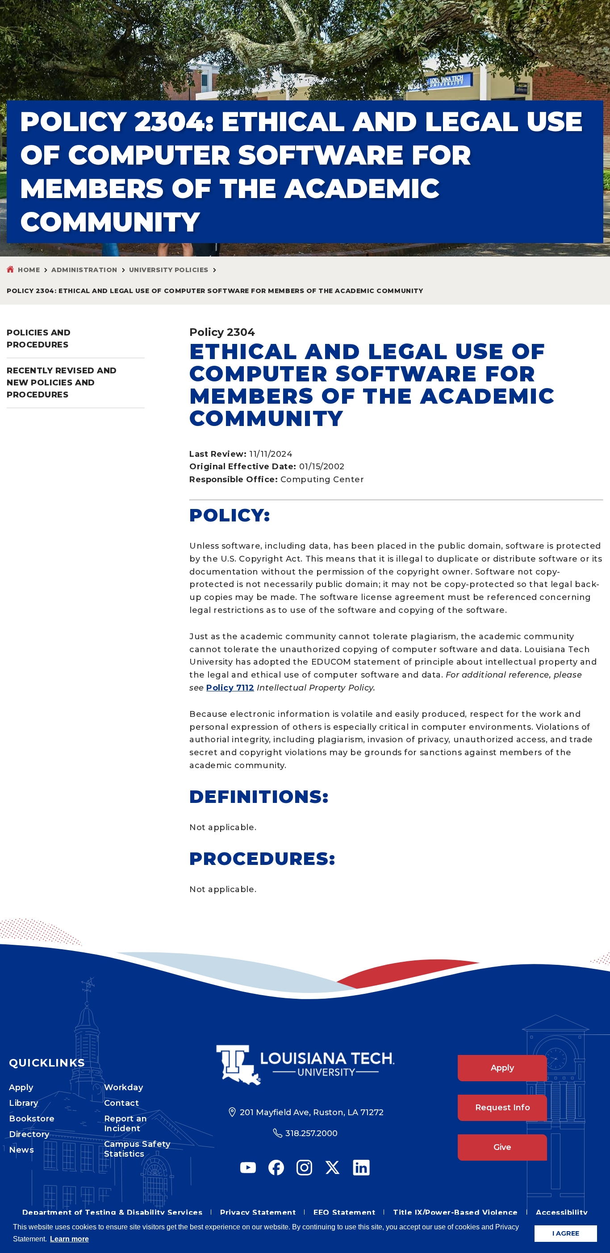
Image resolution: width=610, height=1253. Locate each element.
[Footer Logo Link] (305, 1065)
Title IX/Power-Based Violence (455, 1212)
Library (23, 1103)
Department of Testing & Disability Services (112, 1212)
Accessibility (562, 1212)
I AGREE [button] (565, 1233)
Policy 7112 (230, 688)
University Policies (169, 270)
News (21, 1150)
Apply (21, 1087)
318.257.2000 (311, 1133)
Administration (84, 270)
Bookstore (32, 1119)
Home (29, 270)
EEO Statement (344, 1212)
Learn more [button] (69, 1239)
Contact (121, 1103)
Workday (123, 1087)
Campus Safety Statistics (137, 1149)
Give (502, 1147)
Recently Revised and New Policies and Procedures (62, 383)
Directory (29, 1134)
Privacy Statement (258, 1212)
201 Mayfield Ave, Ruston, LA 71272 (312, 1112)
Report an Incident (125, 1123)
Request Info (502, 1107)
